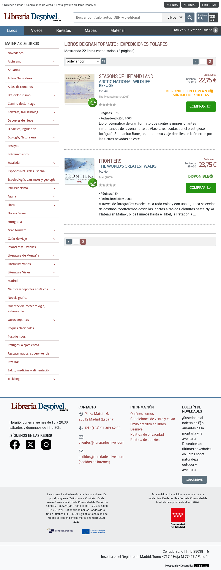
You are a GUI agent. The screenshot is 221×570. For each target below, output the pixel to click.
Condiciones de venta (39, 5)
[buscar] (189, 17)
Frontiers (110, 160)
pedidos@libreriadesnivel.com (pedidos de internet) (101, 459)
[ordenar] (103, 61)
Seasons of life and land (126, 76)
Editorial (209, 5)
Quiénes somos (13, 5)
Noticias (190, 5)
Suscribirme (194, 480)
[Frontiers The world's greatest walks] (79, 171)
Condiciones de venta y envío (152, 418)
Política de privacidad (147, 434)
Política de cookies (144, 439)
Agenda (172, 5)
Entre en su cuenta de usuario (192, 30)
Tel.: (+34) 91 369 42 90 (102, 427)
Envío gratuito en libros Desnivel (76, 5)
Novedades (15, 53)
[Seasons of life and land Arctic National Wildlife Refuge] (79, 89)
